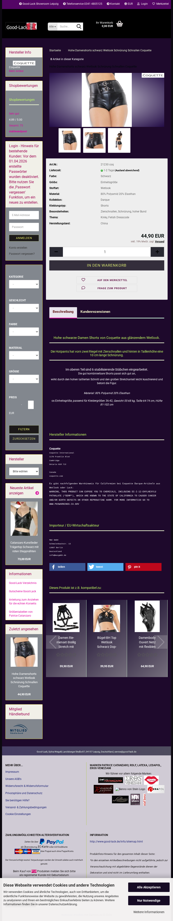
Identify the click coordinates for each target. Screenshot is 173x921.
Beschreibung (63, 312)
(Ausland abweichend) (127, 170)
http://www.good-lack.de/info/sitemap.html (116, 841)
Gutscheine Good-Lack (22, 591)
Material (15, 347)
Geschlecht (17, 300)
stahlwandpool (18, 131)
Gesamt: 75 (16, 125)
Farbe (13, 324)
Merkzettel (162, 3)
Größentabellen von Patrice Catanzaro (21, 613)
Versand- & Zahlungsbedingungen (26, 807)
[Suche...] (79, 27)
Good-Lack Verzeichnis (22, 583)
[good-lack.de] (23, 26)
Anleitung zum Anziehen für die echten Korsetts (24, 601)
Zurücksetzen (24, 438)
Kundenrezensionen (95, 312)
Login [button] (144, 3)
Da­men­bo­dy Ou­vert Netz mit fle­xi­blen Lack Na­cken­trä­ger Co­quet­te (147, 642)
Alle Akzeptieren (149, 887)
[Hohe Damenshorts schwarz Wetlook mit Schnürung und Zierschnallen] (107, 99)
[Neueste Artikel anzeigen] (37, 493)
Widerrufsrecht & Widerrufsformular (26, 786)
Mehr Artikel (16, 71)
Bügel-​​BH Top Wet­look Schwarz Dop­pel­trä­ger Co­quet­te (106, 642)
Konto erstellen (18, 247)
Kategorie (16, 276)
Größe (14, 371)
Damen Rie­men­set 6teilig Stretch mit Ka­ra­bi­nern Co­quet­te (66, 642)
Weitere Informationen (148, 912)
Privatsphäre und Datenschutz (23, 793)
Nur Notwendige (148, 900)
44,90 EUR (24, 694)
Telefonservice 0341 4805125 (84, 3)
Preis (13, 397)
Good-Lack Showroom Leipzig (40, 3)
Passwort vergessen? (22, 253)
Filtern (24, 429)
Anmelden (24, 238)
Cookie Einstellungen (18, 814)
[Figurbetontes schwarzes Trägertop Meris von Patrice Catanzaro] (24, 519)
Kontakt (114, 3)
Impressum (12, 771)
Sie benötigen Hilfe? (17, 800)
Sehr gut (14, 113)
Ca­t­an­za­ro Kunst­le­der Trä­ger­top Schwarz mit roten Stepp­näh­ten (24, 547)
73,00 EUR (24, 559)
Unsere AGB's (13, 779)
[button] (128, 4)
